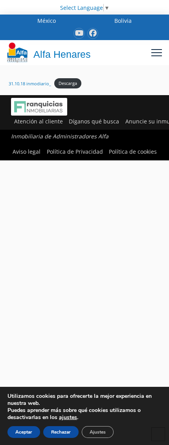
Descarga (68, 83)
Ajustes (98, 432)
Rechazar (61, 432)
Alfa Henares (62, 54)
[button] (156, 52)
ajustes (68, 417)
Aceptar (23, 432)
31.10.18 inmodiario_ (30, 83)
